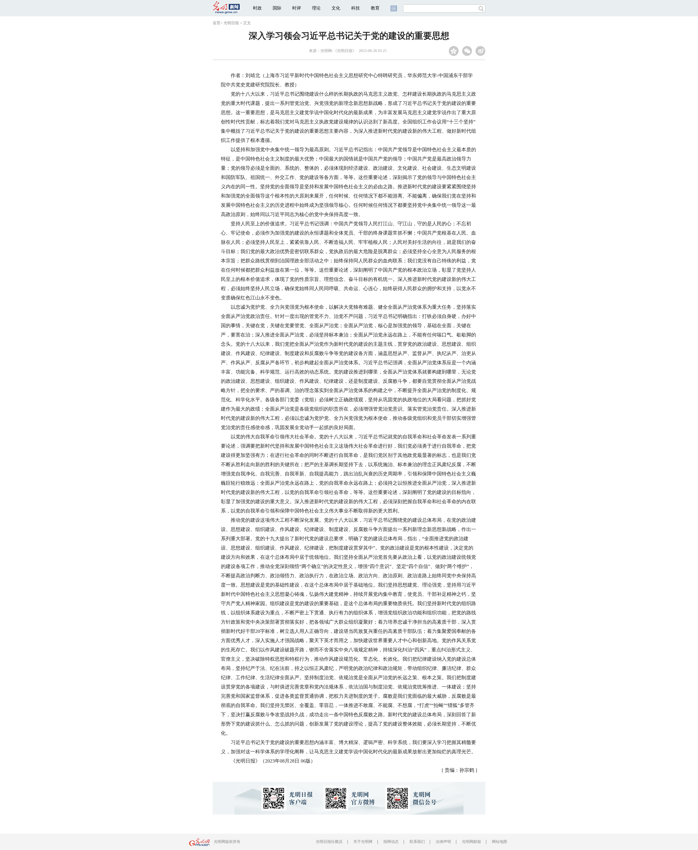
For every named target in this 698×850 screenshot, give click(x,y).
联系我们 (417, 842)
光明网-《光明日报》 (338, 51)
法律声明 (443, 842)
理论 (316, 8)
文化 (336, 8)
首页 (216, 23)
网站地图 (499, 842)
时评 (296, 8)
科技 (355, 8)
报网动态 (391, 842)
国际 (277, 8)
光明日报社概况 (329, 842)
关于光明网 (362, 842)
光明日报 (231, 23)
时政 (257, 8)
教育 (375, 8)
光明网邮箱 (471, 842)
